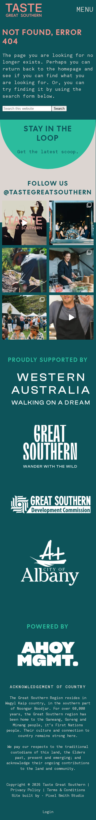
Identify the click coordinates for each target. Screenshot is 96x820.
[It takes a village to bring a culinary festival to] (71, 223)
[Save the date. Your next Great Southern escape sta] (24, 223)
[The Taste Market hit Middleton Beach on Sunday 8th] (71, 270)
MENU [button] (84, 10)
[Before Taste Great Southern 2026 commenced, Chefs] (24, 270)
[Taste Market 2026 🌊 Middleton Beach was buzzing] (24, 317)
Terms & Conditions (66, 790)
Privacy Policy (25, 790)
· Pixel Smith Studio (62, 796)
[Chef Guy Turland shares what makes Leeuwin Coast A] (71, 317)
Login (48, 812)
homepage (69, 69)
